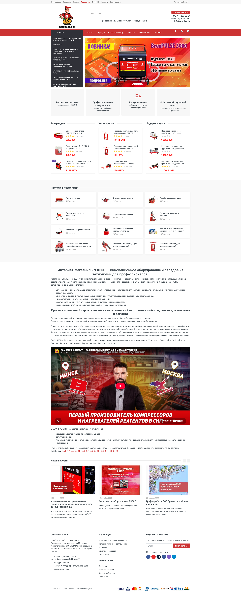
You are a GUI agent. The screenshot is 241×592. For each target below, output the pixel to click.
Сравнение (103, 577)
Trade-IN (95, 2)
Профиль (103, 566)
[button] (133, 84)
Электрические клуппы (123, 198)
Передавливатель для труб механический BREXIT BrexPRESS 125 (126, 133)
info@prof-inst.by (182, 21)
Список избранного (107, 573)
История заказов (106, 570)
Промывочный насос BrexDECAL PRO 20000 (171, 132)
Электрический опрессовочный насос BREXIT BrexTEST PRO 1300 (125, 163)
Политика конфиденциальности (113, 540)
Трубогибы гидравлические (78, 230)
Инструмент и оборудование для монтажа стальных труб (67, 39)
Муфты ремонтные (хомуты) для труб (67, 72)
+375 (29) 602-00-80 (180, 18)
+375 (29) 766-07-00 (109, 451)
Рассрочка (85, 2)
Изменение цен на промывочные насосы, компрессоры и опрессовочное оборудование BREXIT (71, 504)
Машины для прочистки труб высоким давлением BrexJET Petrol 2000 (173, 163)
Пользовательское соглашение (113, 544)
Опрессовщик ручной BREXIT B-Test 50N (75, 132)
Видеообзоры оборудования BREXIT (117, 501)
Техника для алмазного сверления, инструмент (63, 65)
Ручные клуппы (73, 198)
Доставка (67, 2)
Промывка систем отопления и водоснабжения (66, 59)
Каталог (60, 32)
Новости (104, 2)
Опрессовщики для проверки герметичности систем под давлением (65, 51)
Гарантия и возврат (107, 551)
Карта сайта (104, 554)
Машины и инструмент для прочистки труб (64, 85)
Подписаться (181, 546)
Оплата (76, 2)
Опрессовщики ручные (123, 214)
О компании (56, 2)
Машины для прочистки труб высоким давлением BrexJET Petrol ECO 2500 (173, 148)
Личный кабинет (181, 2)
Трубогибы (57, 45)
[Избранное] (174, 32)
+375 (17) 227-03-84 (180, 16)
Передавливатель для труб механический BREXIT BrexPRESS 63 (126, 148)
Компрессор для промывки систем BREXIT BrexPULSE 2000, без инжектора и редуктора (78, 165)
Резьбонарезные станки (171, 198)
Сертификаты (115, 2)
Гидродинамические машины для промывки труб (65, 78)
